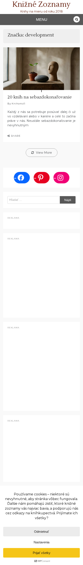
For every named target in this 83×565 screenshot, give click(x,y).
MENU (41, 19)
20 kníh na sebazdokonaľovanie (39, 97)
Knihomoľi (18, 103)
